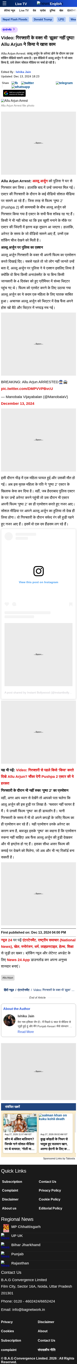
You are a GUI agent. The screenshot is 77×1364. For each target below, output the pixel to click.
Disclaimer (10, 1199)
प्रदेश (43, 10)
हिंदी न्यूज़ (9, 990)
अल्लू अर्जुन (40, 181)
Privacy (7, 1322)
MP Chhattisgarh (26, 1227)
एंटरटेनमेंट (7, 29)
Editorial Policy (50, 1208)
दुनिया (52, 10)
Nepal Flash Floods (15, 19)
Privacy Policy (50, 1190)
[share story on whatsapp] (20, 86)
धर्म (36, 947)
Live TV (21, 4)
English (56, 3)
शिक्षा (70, 947)
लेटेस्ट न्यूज (9, 10)
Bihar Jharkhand (25, 1245)
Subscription (12, 1181)
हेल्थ (62, 947)
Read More (26, 1032)
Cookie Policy (49, 1199)
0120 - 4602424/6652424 (34, 1301)
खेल (61, 10)
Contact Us (47, 1181)
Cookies (7, 1331)
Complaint (10, 1190)
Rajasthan (20, 1263)
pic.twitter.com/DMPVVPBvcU (27, 389)
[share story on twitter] (27, 82)
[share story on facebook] (14, 82)
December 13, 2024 (17, 404)
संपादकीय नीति (46, 1350)
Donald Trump (43, 19)
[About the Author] (9, 1020)
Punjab (17, 1254)
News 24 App (19, 960)
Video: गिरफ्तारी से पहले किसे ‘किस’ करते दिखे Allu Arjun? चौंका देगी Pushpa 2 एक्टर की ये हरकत (37, 776)
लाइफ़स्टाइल (49, 947)
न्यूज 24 (7, 940)
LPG (61, 19)
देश (34, 10)
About (42, 1331)
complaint (8, 1350)
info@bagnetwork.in (28, 1310)
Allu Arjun (7, 977)
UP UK (17, 1236)
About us (9, 1208)
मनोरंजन (26, 947)
